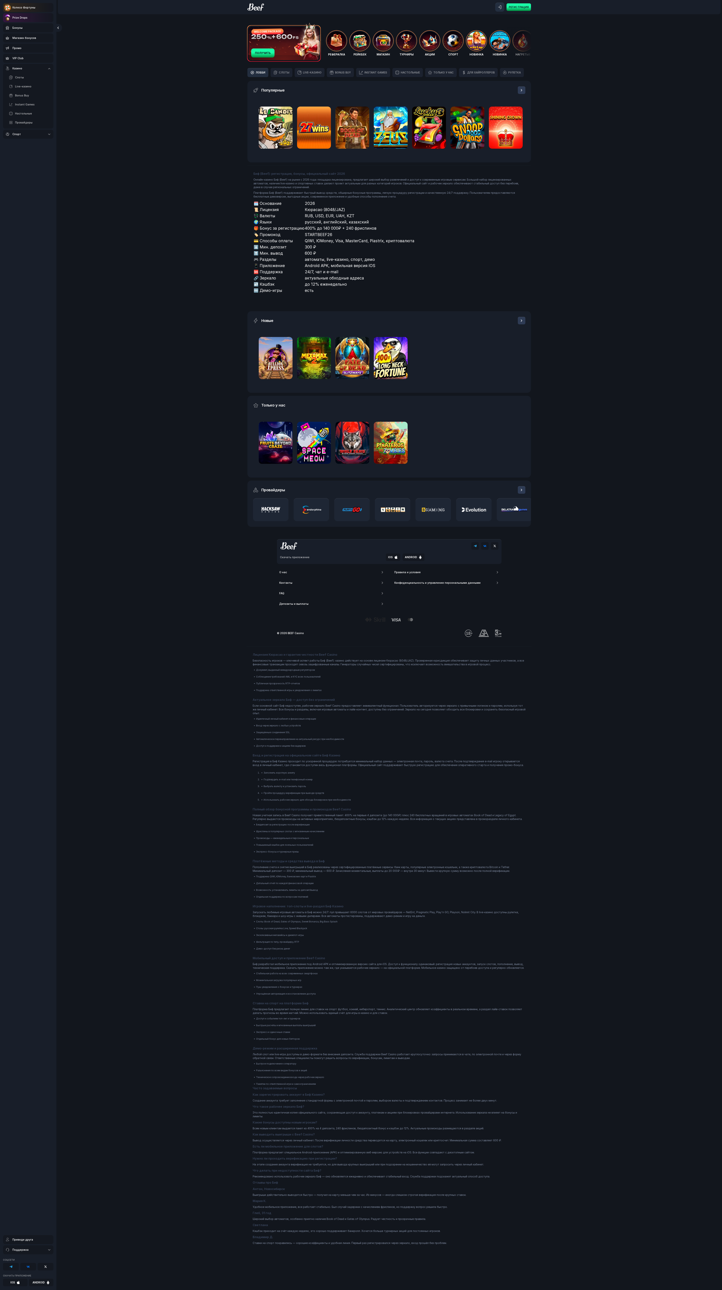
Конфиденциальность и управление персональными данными (437, 582)
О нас (283, 572)
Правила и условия (407, 572)
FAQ (281, 593)
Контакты (285, 582)
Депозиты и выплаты (294, 603)
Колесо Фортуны (23, 7)
